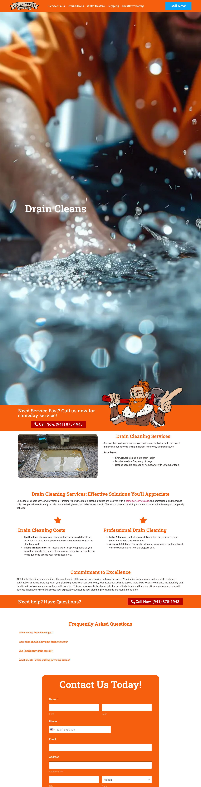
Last (104, 714)
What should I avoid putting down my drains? (44, 659)
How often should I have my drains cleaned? (43, 641)
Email (52, 739)
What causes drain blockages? (35, 632)
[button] (100, 632)
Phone (54, 721)
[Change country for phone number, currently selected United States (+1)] (52, 729)
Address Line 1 (56, 771)
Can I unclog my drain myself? (36, 650)
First (51, 714)
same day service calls (137, 501)
